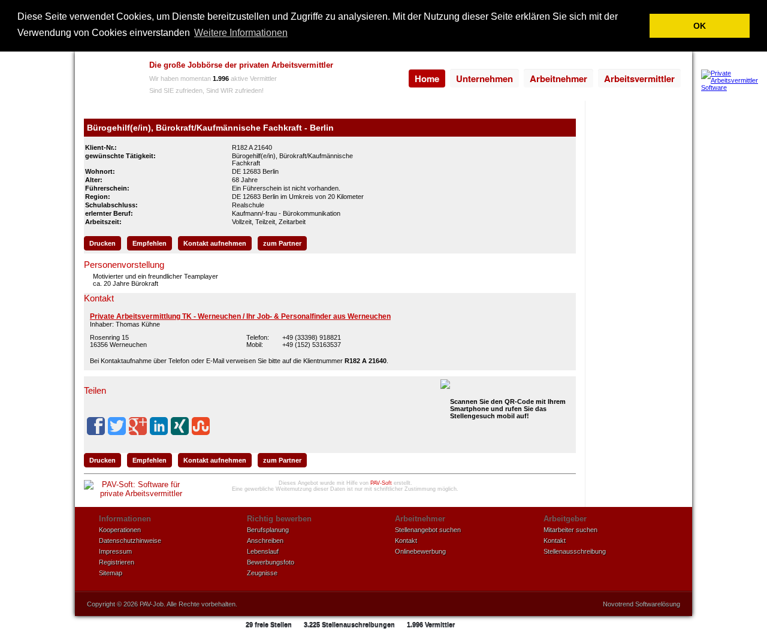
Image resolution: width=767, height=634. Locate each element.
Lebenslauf (263, 551)
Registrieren (116, 562)
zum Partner (282, 243)
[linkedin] (159, 426)
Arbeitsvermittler (639, 78)
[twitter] (117, 426)
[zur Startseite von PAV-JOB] (109, 79)
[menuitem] (427, 78)
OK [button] (699, 26)
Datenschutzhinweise (130, 540)
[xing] (180, 426)
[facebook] (96, 426)
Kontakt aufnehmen (214, 243)
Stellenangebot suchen (428, 529)
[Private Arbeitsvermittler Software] (734, 87)
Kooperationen (120, 529)
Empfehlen (149, 243)
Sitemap (110, 572)
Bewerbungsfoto (270, 562)
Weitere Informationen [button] (241, 33)
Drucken (102, 243)
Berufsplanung (268, 529)
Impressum (115, 551)
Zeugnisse (262, 572)
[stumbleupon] (201, 426)
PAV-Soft (381, 483)
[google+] (138, 426)
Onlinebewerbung (420, 551)
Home (427, 78)
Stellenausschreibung (574, 551)
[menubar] (544, 78)
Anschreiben (265, 540)
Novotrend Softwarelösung (641, 604)
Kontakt (406, 540)
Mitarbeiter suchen (570, 529)
